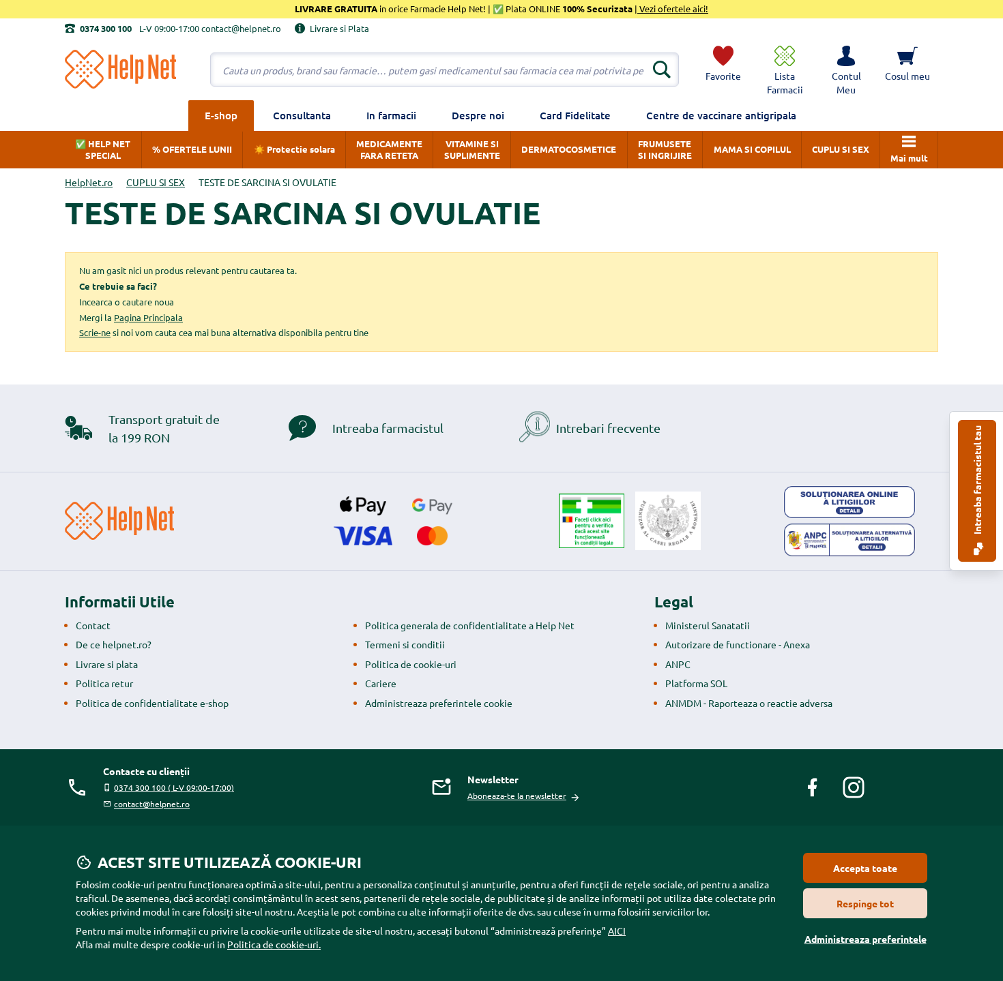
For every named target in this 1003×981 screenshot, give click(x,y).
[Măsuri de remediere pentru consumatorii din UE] (849, 502)
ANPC (678, 664)
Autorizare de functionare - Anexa (737, 644)
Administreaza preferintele (865, 939)
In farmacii (391, 115)
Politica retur (104, 683)
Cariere (380, 683)
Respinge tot (865, 903)
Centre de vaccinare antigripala (721, 115)
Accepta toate (865, 868)
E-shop (221, 115)
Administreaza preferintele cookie (438, 703)
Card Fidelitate (575, 115)
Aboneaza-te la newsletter (516, 795)
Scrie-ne (95, 332)
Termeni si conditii (405, 644)
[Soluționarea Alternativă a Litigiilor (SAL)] (849, 540)
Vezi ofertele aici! (672, 8)
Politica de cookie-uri (410, 664)
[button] (846, 69)
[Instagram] (853, 787)
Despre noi (478, 115)
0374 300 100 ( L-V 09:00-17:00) (174, 787)
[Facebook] (813, 787)
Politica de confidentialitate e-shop (152, 703)
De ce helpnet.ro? (113, 644)
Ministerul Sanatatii (707, 625)
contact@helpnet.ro (152, 803)
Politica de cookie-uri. (274, 944)
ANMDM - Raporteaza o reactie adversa (748, 703)
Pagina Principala (148, 317)
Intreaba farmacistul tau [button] (977, 481)
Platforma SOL (696, 683)
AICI (617, 930)
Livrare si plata (107, 664)
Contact (93, 625)
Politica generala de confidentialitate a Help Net (470, 625)
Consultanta (302, 115)
